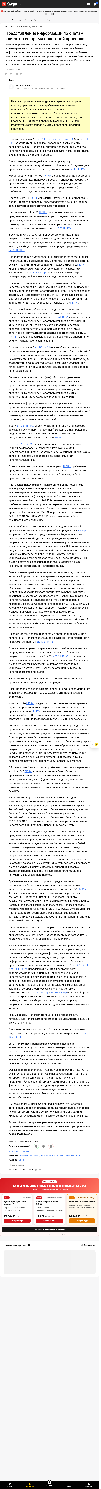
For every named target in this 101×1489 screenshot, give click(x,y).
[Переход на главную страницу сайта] (9, 4)
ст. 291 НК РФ (59, 656)
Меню (69, 1486)
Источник (14, 1156)
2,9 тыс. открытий (16, 1165)
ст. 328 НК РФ (24, 444)
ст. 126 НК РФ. (63, 228)
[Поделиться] (21, 74)
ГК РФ (28, 771)
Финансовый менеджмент (82, 1201)
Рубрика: (13, 1160)
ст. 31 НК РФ (41, 992)
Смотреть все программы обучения (49, 1229)
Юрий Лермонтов (24, 85)
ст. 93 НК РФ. (77, 169)
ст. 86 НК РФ (60, 317)
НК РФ (47, 175)
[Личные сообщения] (88, 4)
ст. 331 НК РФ (25, 425)
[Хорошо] (36, 1146)
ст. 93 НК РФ (59, 992)
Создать (49, 1486)
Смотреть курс (17, 1221)
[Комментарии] (6, 74)
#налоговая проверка (19, 1151)
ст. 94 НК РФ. (17, 250)
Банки (25, 27)
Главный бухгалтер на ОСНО (47, 1202)
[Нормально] (43, 1146)
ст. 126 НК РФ (37, 272)
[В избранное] (17, 74)
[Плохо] (51, 1146)
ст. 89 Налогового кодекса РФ (55, 139)
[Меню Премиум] (21, 4)
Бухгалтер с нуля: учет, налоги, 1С (15, 1202)
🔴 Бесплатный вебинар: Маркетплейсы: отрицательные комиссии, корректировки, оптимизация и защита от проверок (49, 12)
